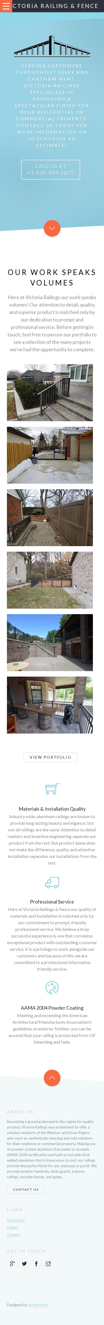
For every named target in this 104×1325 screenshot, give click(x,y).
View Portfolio (51, 757)
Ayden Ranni (38, 1305)
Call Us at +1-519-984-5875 (50, 169)
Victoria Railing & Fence (52, 5)
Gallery (13, 1227)
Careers (13, 1234)
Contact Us (26, 1189)
